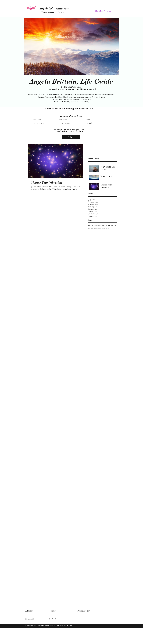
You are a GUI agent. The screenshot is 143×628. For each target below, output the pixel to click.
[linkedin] (56, 619)
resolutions (105, 229)
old (115, 225)
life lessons (97, 225)
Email (88, 119)
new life (104, 225)
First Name (37, 119)
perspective (97, 229)
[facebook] (50, 619)
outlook (90, 229)
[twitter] (53, 619)
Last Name (63, 119)
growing (90, 225)
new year (110, 225)
